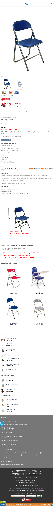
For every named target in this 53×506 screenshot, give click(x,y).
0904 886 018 (43, 167)
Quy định (23, 488)
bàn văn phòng (4, 457)
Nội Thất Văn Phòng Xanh (10, 444)
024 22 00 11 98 (8, 167)
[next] (49, 44)
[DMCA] (34, 474)
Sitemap (41, 488)
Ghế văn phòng (7, 117)
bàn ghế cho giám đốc (13, 454)
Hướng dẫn (28, 488)
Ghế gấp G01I (40, 323)
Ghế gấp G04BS (39, 292)
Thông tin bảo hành (16, 170)
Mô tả (2, 170)
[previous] (3, 44)
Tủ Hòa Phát (3, 452)
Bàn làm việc (45, 454)
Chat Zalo (3, 501)
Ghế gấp (14, 117)
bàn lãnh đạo (17, 452)
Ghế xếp (5, 159)
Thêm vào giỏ (6, 140)
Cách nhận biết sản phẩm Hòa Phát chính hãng (26, 112)
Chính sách (18, 488)
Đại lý (33, 488)
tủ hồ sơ (19, 454)
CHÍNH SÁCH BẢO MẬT (32, 493)
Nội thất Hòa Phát (16, 246)
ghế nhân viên (23, 452)
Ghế (2, 117)
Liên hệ (36, 488)
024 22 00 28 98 (12, 168)
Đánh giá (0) (7, 170)
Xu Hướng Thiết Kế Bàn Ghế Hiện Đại (13, 436)
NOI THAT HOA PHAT (24, 490)
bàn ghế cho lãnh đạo (36, 452)
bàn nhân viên (39, 454)
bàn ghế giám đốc (32, 454)
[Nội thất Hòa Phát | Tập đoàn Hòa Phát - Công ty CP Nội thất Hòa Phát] (26, 3)
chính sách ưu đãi (15, 148)
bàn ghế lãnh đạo (4, 454)
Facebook (3, 504)
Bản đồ (39, 471)
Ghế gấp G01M (13, 323)
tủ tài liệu (29, 452)
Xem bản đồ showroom (26, 109)
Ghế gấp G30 (13, 292)
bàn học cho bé (25, 454)
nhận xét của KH (13, 152)
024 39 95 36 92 (17, 167)
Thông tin (12, 488)
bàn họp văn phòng (44, 452)
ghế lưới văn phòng (10, 452)
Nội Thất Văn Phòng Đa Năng (11, 440)
